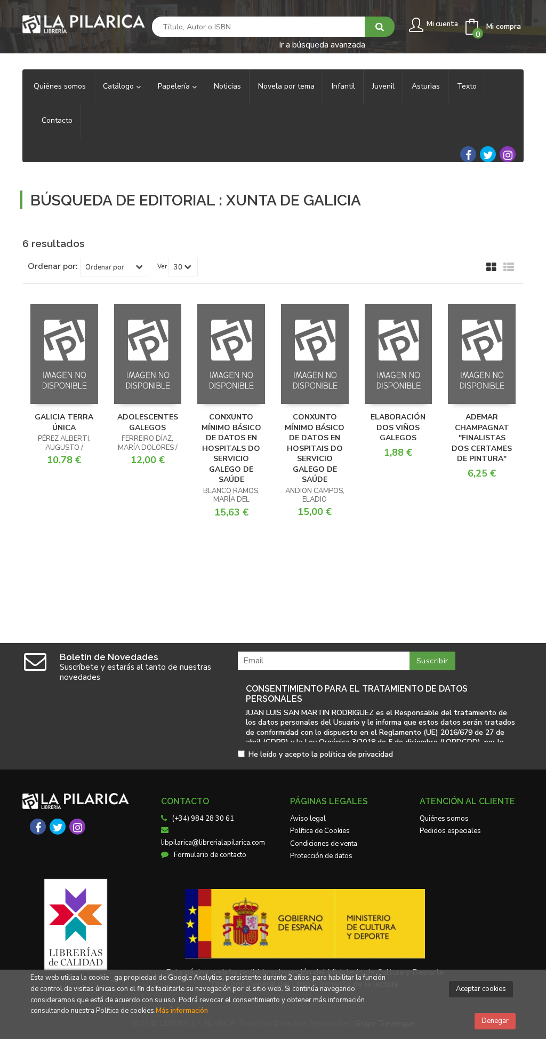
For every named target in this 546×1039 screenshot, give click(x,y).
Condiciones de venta (323, 843)
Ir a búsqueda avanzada (322, 44)
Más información (182, 1011)
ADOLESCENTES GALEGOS (147, 422)
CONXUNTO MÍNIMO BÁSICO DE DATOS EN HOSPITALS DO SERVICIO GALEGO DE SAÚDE (231, 448)
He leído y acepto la (320, 754)
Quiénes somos (444, 818)
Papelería (175, 86)
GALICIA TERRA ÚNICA (64, 422)
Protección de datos (321, 856)
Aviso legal (308, 818)
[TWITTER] (488, 154)
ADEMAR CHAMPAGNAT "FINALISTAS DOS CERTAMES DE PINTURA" (482, 438)
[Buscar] (380, 27)
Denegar (495, 1021)
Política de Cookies (320, 831)
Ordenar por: (53, 266)
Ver (162, 266)
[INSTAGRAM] (508, 154)
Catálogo (119, 86)
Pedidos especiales (450, 831)
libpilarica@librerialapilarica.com (213, 842)
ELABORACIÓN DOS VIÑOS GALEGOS (398, 427)
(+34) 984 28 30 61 (203, 818)
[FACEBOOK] (468, 154)
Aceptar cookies (481, 989)
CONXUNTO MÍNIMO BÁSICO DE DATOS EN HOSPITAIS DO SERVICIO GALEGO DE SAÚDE (314, 448)
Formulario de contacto (210, 855)
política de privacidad (356, 754)
